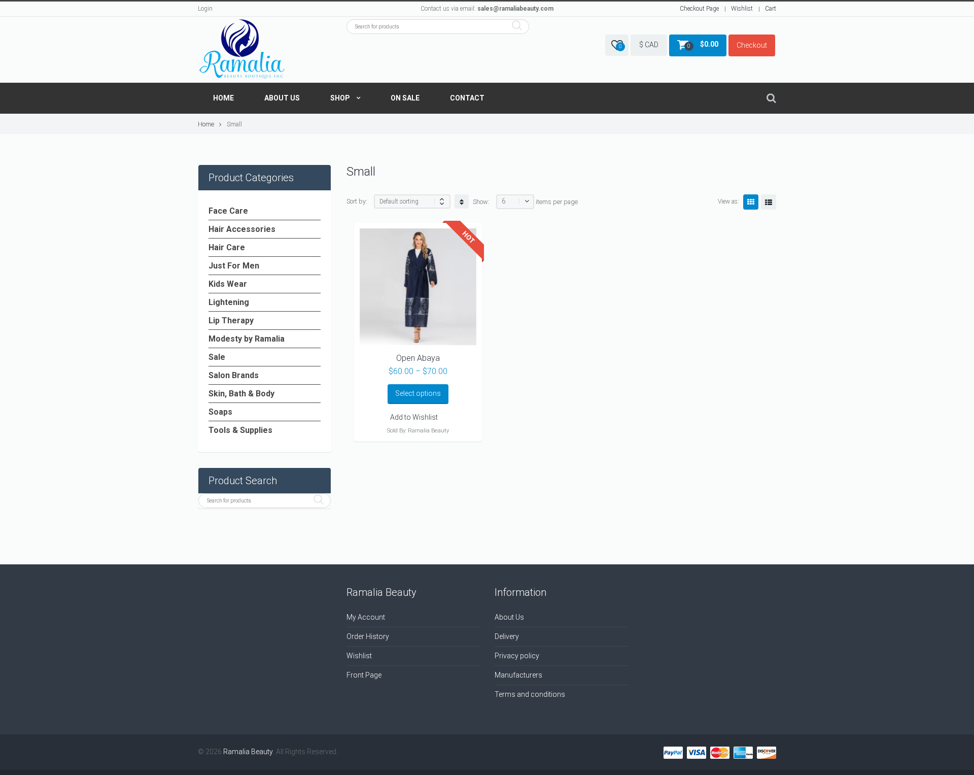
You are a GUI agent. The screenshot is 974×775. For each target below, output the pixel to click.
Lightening (228, 302)
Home (223, 98)
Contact (467, 98)
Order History (367, 636)
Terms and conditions (530, 694)
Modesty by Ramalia (246, 339)
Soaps (220, 412)
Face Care (228, 211)
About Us (282, 98)
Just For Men (233, 266)
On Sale (405, 98)
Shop (340, 98)
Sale (216, 357)
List (768, 202)
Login (205, 8)
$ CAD (648, 45)
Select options (418, 393)
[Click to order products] (462, 201)
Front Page (363, 675)
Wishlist (742, 8)
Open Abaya (418, 358)
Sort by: (356, 201)
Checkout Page (699, 8)
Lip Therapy (231, 320)
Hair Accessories (241, 229)
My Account (365, 617)
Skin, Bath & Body (241, 393)
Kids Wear (227, 284)
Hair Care (226, 247)
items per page (557, 202)
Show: (481, 202)
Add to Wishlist (414, 417)
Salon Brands (233, 375)
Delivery (507, 636)
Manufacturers (518, 675)
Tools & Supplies (240, 430)
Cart (770, 8)
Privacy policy (517, 656)
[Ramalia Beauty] (242, 49)
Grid (750, 202)
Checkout (752, 45)
